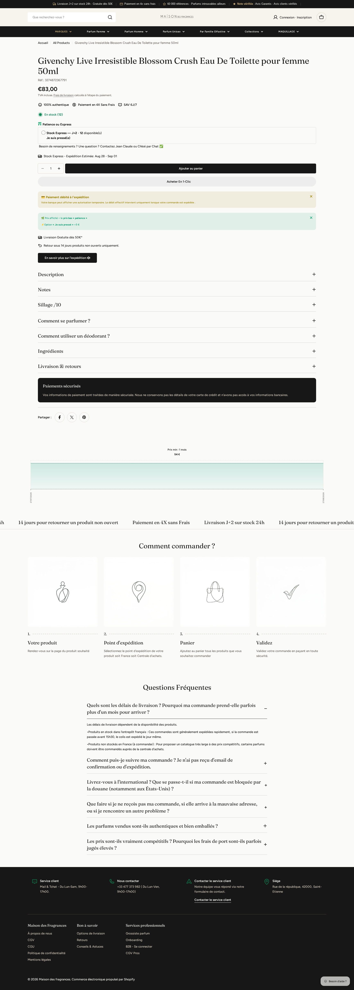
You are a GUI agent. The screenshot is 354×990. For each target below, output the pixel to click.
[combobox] (72, 17)
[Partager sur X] (72, 417)
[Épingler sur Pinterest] (84, 417)
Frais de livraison (63, 95)
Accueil (43, 43)
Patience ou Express (57, 124)
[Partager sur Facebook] (60, 417)
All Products (61, 43)
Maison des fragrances (54, 979)
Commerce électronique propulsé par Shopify (103, 979)
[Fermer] (311, 196)
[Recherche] (110, 17)
